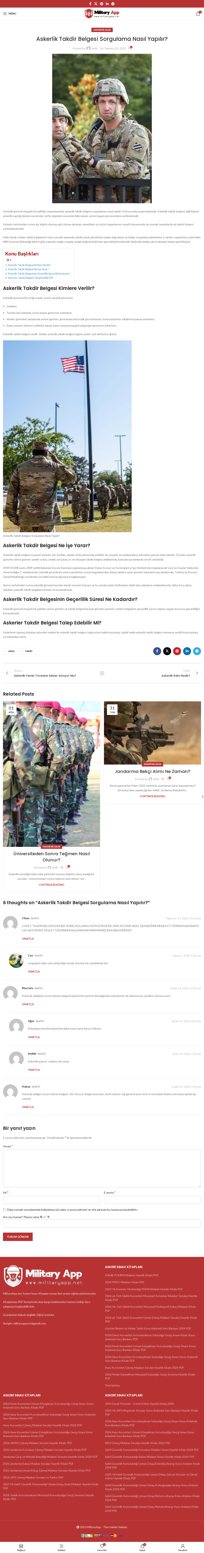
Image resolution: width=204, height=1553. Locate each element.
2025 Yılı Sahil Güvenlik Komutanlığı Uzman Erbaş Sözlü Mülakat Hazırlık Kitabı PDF (51, 1486)
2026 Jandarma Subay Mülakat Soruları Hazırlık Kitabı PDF (38, 1463)
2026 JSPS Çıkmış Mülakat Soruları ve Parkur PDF (33, 1477)
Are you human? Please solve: (21, 1217)
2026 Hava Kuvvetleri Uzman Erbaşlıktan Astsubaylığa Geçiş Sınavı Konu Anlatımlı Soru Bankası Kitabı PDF (48, 1434)
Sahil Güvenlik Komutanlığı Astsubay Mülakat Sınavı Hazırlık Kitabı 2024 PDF (152, 1450)
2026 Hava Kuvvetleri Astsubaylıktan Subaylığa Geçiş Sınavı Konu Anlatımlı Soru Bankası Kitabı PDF (151, 1359)
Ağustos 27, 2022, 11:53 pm (183, 918)
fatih (94, 48)
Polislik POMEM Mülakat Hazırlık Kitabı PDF (131, 1275)
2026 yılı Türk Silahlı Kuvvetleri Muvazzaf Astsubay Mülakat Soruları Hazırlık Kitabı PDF (151, 1298)
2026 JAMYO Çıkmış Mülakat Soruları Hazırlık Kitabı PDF (37, 1443)
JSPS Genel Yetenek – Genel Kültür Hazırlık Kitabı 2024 (139, 1403)
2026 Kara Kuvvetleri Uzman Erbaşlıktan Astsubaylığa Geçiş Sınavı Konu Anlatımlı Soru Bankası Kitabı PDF (149, 1434)
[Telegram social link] (113, 4)
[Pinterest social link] (101, 4)
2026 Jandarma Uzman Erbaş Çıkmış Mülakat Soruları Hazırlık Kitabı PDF (47, 1470)
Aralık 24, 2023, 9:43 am (186, 1086)
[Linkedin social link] (107, 4)
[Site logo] (102, 13)
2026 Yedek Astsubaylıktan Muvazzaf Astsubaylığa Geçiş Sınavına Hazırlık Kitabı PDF (48, 1497)
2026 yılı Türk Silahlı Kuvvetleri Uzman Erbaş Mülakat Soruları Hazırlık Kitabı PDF (151, 1319)
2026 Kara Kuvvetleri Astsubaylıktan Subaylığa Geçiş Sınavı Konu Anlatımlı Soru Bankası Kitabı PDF (151, 1423)
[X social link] (96, 4)
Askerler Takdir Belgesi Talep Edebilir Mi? (30, 277)
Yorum (8, 1146)
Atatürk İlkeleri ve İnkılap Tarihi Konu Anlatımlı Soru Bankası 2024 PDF (148, 1328)
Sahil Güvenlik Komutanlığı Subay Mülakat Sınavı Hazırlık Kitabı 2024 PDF (149, 1456)
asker (11, 651)
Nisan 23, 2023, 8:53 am (186, 1021)
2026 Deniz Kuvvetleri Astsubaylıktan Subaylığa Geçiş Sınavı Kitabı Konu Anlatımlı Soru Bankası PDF (150, 1337)
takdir (28, 651)
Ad (6, 1192)
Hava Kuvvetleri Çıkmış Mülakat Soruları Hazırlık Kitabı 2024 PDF (144, 1367)
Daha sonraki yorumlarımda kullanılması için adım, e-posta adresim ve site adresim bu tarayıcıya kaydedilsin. (72, 1209)
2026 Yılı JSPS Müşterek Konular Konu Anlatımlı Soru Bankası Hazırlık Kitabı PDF (151, 1412)
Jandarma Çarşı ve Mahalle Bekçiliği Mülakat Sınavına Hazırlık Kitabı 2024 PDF (50, 1456)
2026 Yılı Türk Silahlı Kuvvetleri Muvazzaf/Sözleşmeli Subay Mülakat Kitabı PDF (150, 1308)
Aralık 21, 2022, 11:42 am (185, 988)
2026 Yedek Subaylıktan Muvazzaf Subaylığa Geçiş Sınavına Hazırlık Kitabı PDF (150, 1376)
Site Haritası (112, 1385)
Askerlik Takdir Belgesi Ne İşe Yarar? (28, 269)
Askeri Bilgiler (102, 29)
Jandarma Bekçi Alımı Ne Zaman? (152, 771)
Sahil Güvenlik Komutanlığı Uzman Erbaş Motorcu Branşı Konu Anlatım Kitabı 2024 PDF (152, 1498)
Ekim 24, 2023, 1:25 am (187, 1053)
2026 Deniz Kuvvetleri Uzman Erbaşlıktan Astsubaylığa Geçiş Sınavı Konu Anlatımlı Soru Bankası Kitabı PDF (150, 1348)
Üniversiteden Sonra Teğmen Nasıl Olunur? (51, 857)
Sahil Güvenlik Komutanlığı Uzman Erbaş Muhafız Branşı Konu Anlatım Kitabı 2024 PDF (152, 1509)
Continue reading (51, 884)
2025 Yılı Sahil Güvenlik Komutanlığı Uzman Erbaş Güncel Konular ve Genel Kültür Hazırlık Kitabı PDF (151, 1476)
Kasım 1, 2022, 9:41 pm (187, 955)
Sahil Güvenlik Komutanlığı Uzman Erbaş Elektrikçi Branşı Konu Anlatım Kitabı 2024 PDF (152, 1465)
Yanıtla (28, 938)
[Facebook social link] (90, 4)
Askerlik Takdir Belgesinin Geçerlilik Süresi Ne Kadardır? (39, 273)
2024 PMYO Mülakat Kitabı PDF (124, 1282)
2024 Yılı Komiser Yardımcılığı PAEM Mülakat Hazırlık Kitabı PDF (144, 1289)
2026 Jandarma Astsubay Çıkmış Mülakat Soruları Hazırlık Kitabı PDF (45, 1450)
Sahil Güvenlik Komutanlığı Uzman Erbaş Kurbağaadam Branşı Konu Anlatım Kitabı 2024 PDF (151, 1487)
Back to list (102, 673)
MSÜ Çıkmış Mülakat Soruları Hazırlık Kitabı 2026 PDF (137, 1443)
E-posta (110, 1192)
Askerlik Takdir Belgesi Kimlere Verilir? (29, 265)
